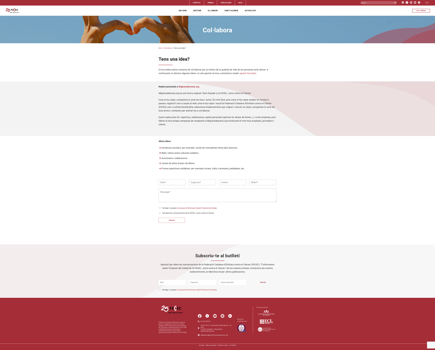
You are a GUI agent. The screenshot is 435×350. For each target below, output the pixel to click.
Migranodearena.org (189, 86)
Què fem (197, 11)
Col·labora (168, 48)
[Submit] (395, 3)
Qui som (182, 11)
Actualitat (250, 11)
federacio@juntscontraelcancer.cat (214, 335)
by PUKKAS (233, 345)
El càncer (213, 11)
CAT (427, 3)
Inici (160, 48)
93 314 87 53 (205, 321)
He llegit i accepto (189, 290)
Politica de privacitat (211, 345)
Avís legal (201, 345)
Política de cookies (223, 345)
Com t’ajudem (231, 11)
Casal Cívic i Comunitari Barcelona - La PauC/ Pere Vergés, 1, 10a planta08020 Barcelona (216, 328)
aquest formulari (247, 73)
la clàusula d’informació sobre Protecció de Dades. (197, 208)
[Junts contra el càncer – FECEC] (12, 10)
